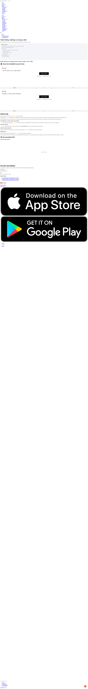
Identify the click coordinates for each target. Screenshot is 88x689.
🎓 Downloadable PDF (5, 55)
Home (3, 34)
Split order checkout (6, 51)
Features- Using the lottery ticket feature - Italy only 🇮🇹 (10, 180)
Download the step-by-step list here (5, 139)
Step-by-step (4, 48)
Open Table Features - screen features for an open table (10, 178)
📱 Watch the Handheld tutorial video (8, 47)
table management (4, 37)
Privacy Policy (4, 684)
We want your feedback (5, 56)
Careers (3, 245)
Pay (2, 3)
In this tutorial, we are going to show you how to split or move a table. (13, 46)
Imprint (3, 682)
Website (3, 5)
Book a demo (2, 186)
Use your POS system (5, 36)
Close (1, 687)
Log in (3, 12)
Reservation (4, 16)
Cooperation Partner (5, 685)
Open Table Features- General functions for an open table (10, 177)
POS (3, 2)
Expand (4, 687)
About (3, 243)
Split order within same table (7, 52)
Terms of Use (4, 683)
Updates (3, 13)
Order (3, 17)
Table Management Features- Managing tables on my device (11, 179)
